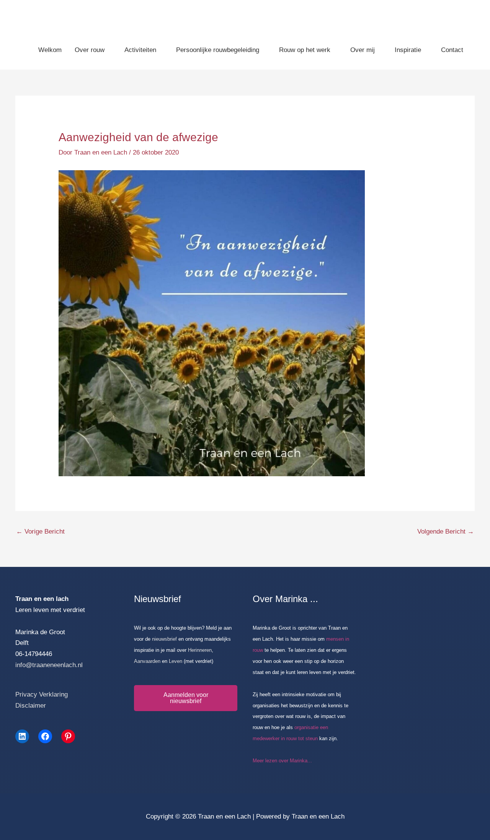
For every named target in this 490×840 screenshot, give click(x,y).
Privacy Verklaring (41, 694)
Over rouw (90, 50)
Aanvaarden (147, 661)
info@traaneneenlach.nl (49, 665)
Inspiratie (408, 50)
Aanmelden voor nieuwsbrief (185, 698)
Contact (452, 50)
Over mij (362, 50)
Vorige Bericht (40, 531)
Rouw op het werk (304, 50)
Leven (175, 661)
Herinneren (200, 650)
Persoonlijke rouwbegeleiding (217, 50)
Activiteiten (140, 50)
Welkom (50, 50)
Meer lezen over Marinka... (282, 760)
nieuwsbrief (165, 639)
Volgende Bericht (445, 531)
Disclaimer (30, 705)
